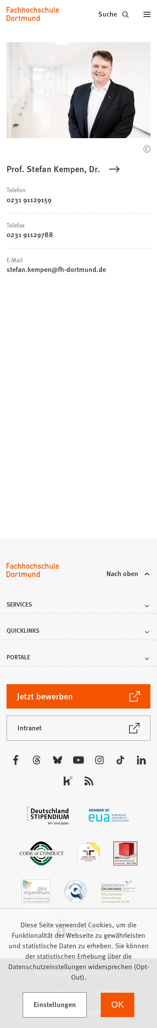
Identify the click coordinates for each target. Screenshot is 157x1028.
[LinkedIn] (141, 760)
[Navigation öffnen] (147, 13)
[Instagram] (99, 760)
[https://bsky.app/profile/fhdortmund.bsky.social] (57, 760)
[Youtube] (78, 760)
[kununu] (68, 780)
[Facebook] (15, 760)
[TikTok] (120, 760)
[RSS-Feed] (88, 780)
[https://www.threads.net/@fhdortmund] (36, 760)
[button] (78, 607)
